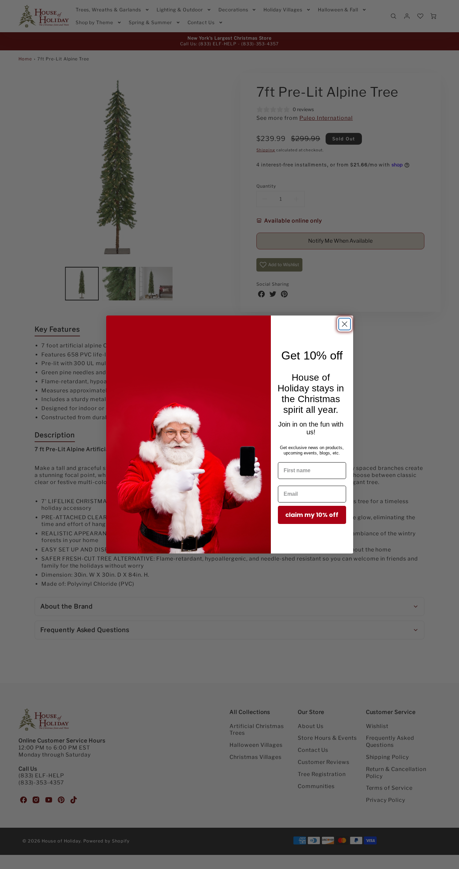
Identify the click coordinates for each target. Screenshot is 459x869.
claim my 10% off (311, 515)
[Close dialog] (344, 324)
